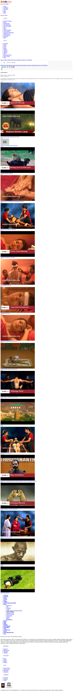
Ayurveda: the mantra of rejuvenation (8, 257)
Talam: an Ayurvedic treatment (6, 536)
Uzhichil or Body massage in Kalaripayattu (9, 369)
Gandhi (2, 564)
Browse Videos (4, 15)
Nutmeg (8, 617)
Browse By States (5, 4)
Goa (4, 10)
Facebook (5, 679)
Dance (4, 46)
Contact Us (5, 672)
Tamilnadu (5, 7)
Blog (20, 60)
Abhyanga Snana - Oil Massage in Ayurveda (9, 397)
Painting (5, 662)
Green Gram (9, 615)
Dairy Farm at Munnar (5, 592)
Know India (16, 60)
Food (4, 47)
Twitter (5, 680)
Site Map (5, 652)
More (4, 12)
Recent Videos (4, 60)
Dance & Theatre (7, 30)
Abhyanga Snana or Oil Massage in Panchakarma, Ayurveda (12, 201)
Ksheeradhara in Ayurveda (6, 453)
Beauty (5, 44)
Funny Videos (6, 56)
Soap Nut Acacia (10, 614)
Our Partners (29, 60)
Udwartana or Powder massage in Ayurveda (9, 341)
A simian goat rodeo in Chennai (7, 173)
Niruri (7, 618)
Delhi (4, 11)
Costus (7, 609)
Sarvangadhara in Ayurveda (6, 285)
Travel (4, 53)
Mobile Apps (6, 650)
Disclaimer (5, 670)
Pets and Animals (7, 26)
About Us (24, 60)
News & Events (7, 24)
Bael (7, 606)
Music (4, 22)
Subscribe (5, 651)
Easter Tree (8, 605)
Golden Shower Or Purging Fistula (14, 610)
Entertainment (6, 23)
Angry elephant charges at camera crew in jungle (10, 136)
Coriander (8, 608)
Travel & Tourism (7, 21)
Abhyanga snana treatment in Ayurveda (8, 229)
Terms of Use (6, 669)
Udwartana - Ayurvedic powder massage (8, 108)
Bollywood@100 (7, 55)
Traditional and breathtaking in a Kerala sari (9, 145)
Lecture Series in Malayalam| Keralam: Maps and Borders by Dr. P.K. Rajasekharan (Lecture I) (18, 481)
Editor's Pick (10, 60)
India (2, 425)
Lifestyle (5, 51)
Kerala (4, 6)
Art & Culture (6, 31)
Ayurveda (5, 43)
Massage (5, 52)
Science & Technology (8, 32)
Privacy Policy (6, 668)
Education (5, 36)
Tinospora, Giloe (10, 613)
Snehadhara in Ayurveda (5, 313)
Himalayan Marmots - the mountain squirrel (9, 508)
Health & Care (6, 33)
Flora (4, 27)
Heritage (5, 49)
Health (4, 48)
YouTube (5, 677)
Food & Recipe (6, 35)
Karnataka (5, 9)
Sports (4, 28)
